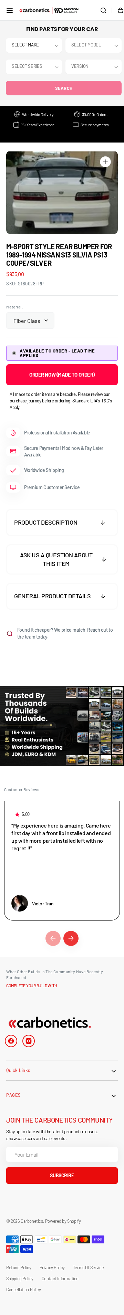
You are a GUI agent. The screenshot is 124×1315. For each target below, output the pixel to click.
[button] (9, 10)
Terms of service (88, 1267)
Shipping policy (19, 1278)
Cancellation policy (23, 1289)
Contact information (60, 1278)
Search (64, 88)
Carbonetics (32, 1221)
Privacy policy (52, 1267)
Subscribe (62, 1175)
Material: (14, 306)
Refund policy (18, 1267)
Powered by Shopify (63, 1221)
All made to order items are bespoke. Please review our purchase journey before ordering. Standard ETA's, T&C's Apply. (61, 400)
